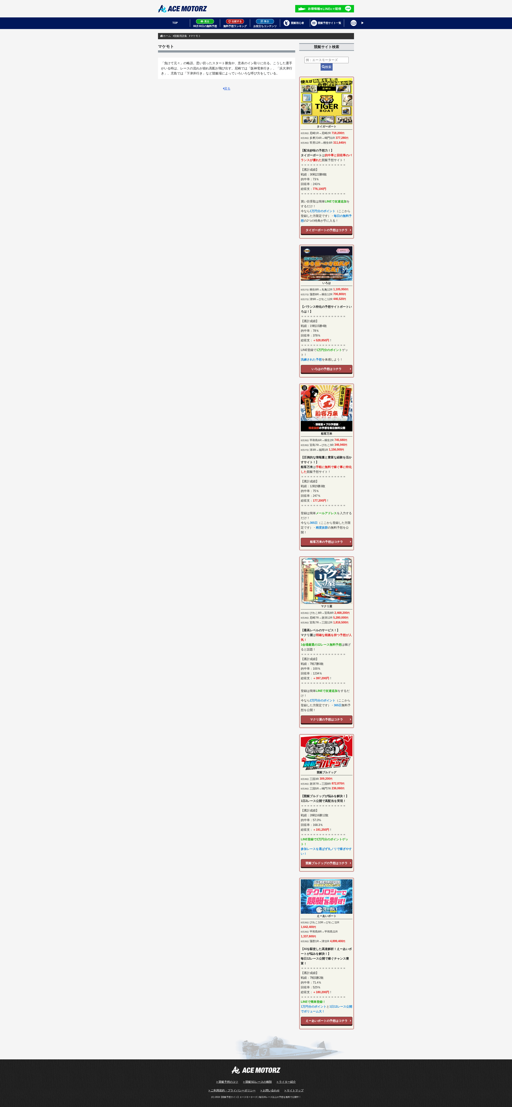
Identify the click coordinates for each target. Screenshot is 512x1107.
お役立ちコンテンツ (265, 26)
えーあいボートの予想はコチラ (327, 1020)
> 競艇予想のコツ (227, 1081)
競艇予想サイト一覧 (329, 22)
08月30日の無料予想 (205, 26)
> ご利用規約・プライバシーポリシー (232, 1090)
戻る (227, 88)
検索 (328, 67)
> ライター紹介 (286, 1081)
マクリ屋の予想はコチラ (326, 719)
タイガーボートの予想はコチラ (327, 230)
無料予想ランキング (235, 26)
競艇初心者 (297, 22)
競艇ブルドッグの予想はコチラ (327, 863)
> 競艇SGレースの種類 (257, 1081)
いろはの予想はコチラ (327, 369)
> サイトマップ (294, 1090)
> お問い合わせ (270, 1090)
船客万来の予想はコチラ (326, 541)
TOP (175, 22)
